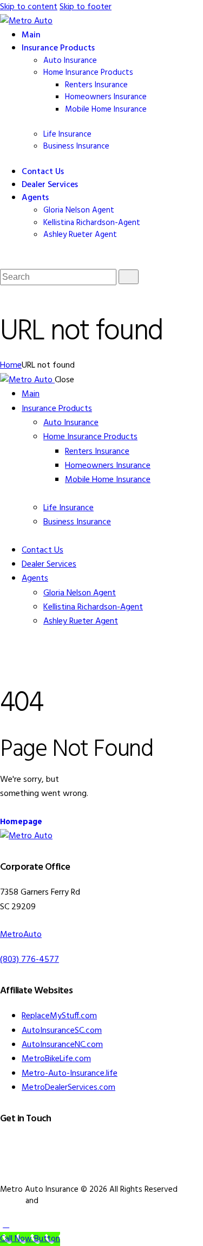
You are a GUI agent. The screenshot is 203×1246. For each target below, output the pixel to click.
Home (11, 365)
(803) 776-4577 (29, 960)
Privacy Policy (64, 1201)
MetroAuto (21, 935)
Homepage (21, 821)
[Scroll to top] (6, 1225)
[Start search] (129, 276)
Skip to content (28, 7)
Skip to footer (86, 7)
